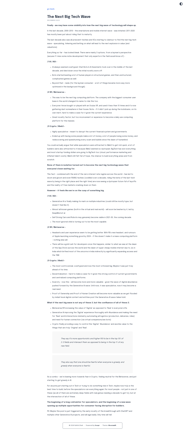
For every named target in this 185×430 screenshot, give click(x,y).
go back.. (51, 9)
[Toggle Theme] (181, 4)
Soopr (97, 425)
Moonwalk (112, 425)
